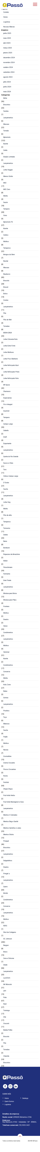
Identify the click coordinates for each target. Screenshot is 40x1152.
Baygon (6, 945)
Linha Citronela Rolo (10, 339)
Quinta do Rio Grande (10, 457)
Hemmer (6, 652)
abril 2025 (6, 43)
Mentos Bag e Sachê (10, 821)
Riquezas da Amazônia (11, 554)
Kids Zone (7, 685)
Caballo (6, 430)
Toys (5, 717)
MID (4, 183)
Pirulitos (6, 711)
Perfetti (6, 782)
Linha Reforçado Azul (11, 365)
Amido (5, 893)
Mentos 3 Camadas (10, 815)
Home (5, 17)
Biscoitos (6, 105)
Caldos (5, 235)
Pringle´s (6, 874)
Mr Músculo (7, 984)
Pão (4, 313)
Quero (5, 887)
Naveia (5, 750)
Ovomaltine (7, 756)
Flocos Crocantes (9, 769)
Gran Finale (7, 580)
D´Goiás (6, 483)
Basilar (5, 261)
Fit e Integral (7, 404)
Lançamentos (8, 118)
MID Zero (6, 189)
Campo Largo (8, 424)
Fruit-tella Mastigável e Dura (13, 802)
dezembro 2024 (9, 58)
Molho (5, 196)
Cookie (5, 300)
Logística (6, 22)
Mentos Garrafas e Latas (12, 828)
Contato (6, 12)
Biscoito (6, 281)
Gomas (5, 698)
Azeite (5, 144)
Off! (4, 991)
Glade (5, 965)
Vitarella (6, 1056)
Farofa (5, 489)
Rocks (5, 776)
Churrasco (6, 391)
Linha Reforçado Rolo (11, 378)
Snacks (6, 619)
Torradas (6, 326)
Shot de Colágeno (9, 932)
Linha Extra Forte (9, 346)
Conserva (6, 672)
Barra (5, 541)
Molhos (6, 241)
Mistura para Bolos (10, 593)
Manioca (6, 724)
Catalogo (25, 1098)
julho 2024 (7, 82)
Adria (5, 98)
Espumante (7, 443)
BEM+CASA (7, 333)
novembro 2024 (9, 62)
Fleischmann (7, 567)
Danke (5, 535)
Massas (6, 124)
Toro (4, 470)
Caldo (5, 150)
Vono (5, 215)
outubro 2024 (8, 67)
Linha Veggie (8, 170)
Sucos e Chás (8, 463)
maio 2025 (7, 38)
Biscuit (5, 287)
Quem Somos (9, 1101)
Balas (5, 691)
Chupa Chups (8, 789)
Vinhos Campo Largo (10, 476)
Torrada (6, 131)
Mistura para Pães (9, 600)
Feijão (5, 737)
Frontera (6, 606)
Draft (5, 437)
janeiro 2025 (7, 53)
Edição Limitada (9, 157)
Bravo (5, 952)
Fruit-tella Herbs (9, 795)
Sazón (5, 202)
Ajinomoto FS (8, 222)
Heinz (5, 626)
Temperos (7, 248)
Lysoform (6, 978)
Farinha (5, 111)
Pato (5, 997)
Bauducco (6, 274)
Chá (4, 1017)
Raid (4, 1004)
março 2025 (7, 48)
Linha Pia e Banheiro (10, 359)
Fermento (6, 574)
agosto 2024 (7, 77)
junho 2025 (7, 33)
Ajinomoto (6, 137)
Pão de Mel (7, 320)
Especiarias (7, 398)
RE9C (5, 926)
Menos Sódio (8, 176)
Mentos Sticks (8, 834)
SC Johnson (7, 939)
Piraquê (6, 841)
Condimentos (8, 632)
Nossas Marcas (9, 27)
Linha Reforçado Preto (11, 372)
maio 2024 (7, 92)
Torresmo (6, 528)
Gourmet (6, 411)
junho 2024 (7, 87)
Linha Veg (6, 502)
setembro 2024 (8, 72)
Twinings (6, 1010)
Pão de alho (7, 515)
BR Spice (6, 385)
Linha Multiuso (8, 352)
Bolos (5, 294)
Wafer (5, 561)
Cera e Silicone (8, 958)
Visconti (6, 1023)
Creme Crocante (9, 763)
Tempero (6, 209)
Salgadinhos (7, 861)
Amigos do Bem (9, 254)
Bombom (6, 548)
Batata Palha (7, 1030)
